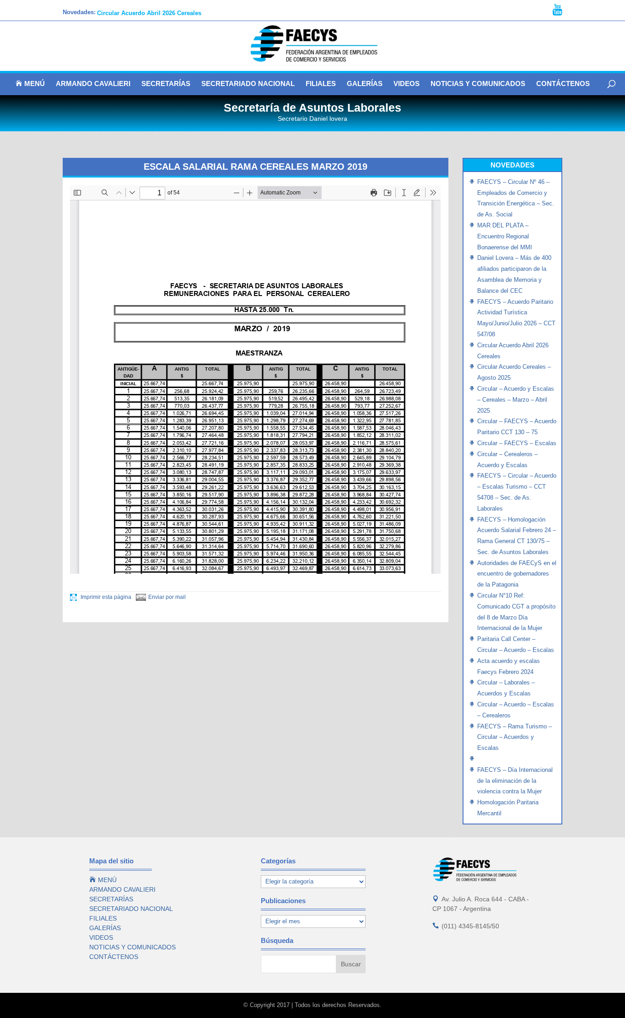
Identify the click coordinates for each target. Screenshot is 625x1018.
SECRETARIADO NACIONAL (248, 84)
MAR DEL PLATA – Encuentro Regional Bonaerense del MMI (504, 236)
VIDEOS (406, 84)
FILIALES (321, 84)
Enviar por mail (167, 597)
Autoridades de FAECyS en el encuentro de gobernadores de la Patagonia (516, 574)
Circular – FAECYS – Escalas (516, 443)
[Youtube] (557, 10)
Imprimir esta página (105, 597)
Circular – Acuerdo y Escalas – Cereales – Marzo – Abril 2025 (515, 399)
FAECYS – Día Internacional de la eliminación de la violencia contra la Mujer (515, 780)
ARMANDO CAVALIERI (93, 84)
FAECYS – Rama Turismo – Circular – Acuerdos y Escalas (514, 737)
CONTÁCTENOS (563, 84)
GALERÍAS (365, 84)
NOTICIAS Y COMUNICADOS (478, 84)
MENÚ (30, 83)
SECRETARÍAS (165, 84)
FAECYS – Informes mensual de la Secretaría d (163, 12)
